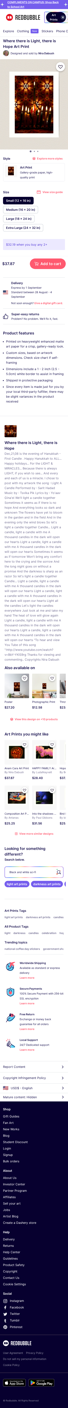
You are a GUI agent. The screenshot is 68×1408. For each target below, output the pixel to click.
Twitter (15, 1314)
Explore (8, 31)
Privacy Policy (34, 1352)
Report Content (14, 1067)
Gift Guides (11, 1116)
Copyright (10, 1271)
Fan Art (8, 1123)
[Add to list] (60, 66)
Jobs (6, 1210)
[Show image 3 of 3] (37, 151)
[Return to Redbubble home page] (23, 17)
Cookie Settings (14, 1284)
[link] (17, 884)
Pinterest (16, 1327)
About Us (9, 1178)
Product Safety (14, 1265)
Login (7, 1148)
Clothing (27, 31)
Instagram (17, 1301)
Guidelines (10, 1258)
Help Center (11, 1252)
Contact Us (11, 1278)
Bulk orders (11, 1161)
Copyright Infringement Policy (24, 1078)
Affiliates (9, 1197)
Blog (6, 1135)
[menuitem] (8, 31)
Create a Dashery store (19, 1223)
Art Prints (11, 911)
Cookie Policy (11, 1365)
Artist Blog (10, 1216)
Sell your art (12, 1203)
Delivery (9, 1239)
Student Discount (15, 1142)
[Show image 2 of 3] (34, 151)
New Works (11, 1129)
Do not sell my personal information (24, 1358)
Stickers (47, 31)
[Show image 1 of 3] (31, 151)
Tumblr (15, 1320)
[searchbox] (34, 872)
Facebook (17, 1307)
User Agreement (13, 1352)
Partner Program (15, 1191)
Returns (8, 1246)
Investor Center (14, 1184)
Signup (8, 1155)
